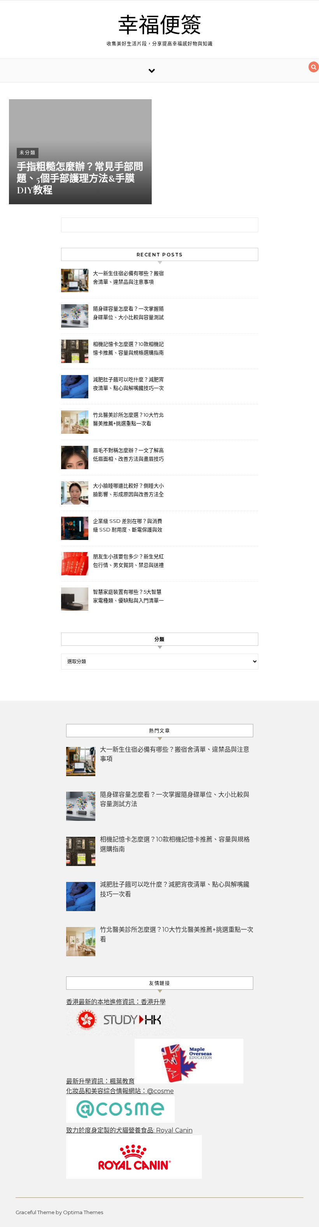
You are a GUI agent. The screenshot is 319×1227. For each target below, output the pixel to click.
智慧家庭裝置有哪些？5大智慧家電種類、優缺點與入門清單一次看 (128, 597)
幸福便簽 (159, 26)
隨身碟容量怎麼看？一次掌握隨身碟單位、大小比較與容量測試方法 (128, 313)
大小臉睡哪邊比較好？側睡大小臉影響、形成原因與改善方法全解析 (128, 490)
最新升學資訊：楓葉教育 (100, 1081)
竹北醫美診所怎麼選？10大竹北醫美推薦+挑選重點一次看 (128, 419)
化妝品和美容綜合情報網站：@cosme (120, 1091)
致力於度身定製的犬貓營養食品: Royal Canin (129, 1130)
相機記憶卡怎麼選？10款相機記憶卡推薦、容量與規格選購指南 (128, 348)
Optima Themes (83, 1212)
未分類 (27, 153)
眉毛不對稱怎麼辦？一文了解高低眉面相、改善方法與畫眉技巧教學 (128, 455)
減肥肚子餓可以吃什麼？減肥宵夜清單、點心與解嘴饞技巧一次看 (128, 384)
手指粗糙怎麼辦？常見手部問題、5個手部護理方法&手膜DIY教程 (80, 178)
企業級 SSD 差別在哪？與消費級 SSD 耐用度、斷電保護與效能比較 (127, 526)
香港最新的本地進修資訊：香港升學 (116, 1002)
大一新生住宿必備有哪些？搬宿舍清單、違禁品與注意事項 (128, 277)
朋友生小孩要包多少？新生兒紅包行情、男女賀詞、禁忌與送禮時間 (128, 561)
